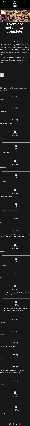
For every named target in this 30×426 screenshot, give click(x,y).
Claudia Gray (15, 318)
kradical (15, 95)
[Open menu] (15, 6)
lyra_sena (15, 273)
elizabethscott (15, 230)
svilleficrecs (15, 107)
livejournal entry (15, 41)
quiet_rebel (15, 218)
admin (16, 148)
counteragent (15, 119)
